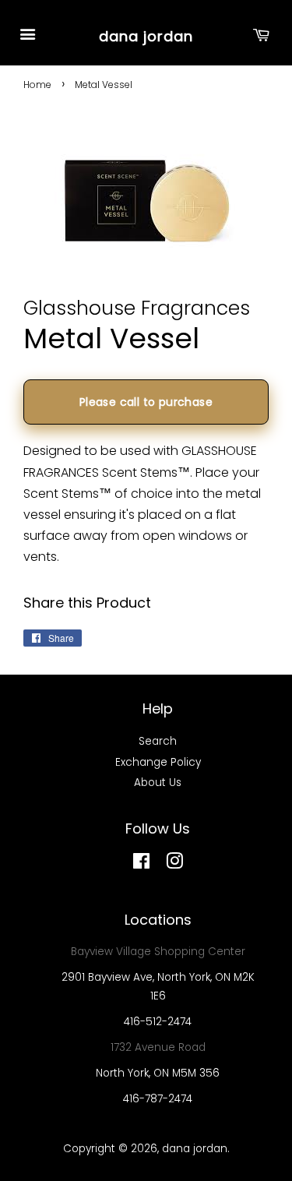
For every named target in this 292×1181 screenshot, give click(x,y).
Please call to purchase (146, 402)
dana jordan (146, 36)
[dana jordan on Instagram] (174, 864)
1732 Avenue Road (158, 1047)
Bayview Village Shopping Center (158, 951)
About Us (157, 782)
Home (37, 84)
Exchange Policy (158, 762)
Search (158, 741)
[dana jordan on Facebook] (141, 864)
